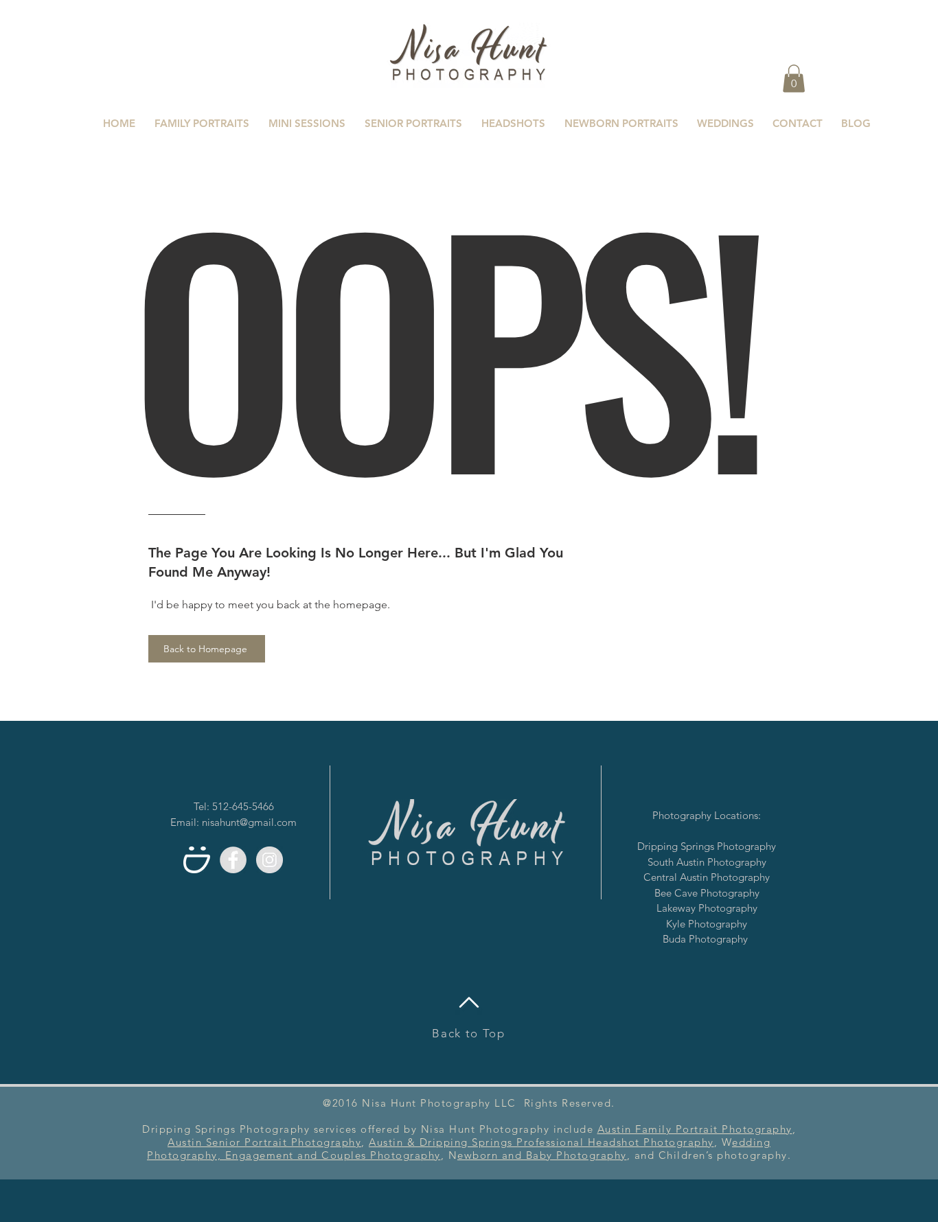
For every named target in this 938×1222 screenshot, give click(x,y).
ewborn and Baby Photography (542, 1155)
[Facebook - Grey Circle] (233, 859)
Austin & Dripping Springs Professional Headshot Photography (541, 1142)
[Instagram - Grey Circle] (269, 859)
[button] (793, 79)
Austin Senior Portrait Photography (264, 1142)
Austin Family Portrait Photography (694, 1128)
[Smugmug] (196, 859)
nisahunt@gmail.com (249, 822)
